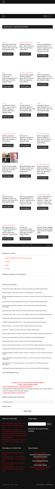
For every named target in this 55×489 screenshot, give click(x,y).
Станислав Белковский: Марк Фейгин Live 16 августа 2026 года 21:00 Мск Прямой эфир (27, 230)
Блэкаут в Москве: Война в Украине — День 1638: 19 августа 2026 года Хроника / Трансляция (44, 169)
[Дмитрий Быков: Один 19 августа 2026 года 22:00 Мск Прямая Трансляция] (27, 157)
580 (31, 245)
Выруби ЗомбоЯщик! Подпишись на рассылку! (18, 258)
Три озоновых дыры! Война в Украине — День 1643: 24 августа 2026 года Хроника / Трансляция (27, 78)
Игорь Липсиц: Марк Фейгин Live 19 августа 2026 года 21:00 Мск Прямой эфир (10, 168)
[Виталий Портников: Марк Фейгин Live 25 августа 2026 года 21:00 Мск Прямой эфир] (10, 35)
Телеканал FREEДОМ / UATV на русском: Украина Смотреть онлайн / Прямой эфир (13, 469)
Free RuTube (40, 484)
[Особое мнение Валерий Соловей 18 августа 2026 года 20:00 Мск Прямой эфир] (10, 188)
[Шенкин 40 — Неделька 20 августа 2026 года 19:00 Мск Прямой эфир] (27, 127)
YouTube (7, 268)
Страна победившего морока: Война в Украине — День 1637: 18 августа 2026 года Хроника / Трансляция (44, 200)
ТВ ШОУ (38, 42)
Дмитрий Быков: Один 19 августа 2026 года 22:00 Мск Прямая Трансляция (27, 168)
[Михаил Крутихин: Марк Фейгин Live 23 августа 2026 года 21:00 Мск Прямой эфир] (45, 66)
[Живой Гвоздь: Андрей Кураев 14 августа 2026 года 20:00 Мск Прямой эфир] (45, 218)
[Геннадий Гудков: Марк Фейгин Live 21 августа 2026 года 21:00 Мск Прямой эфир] (45, 96)
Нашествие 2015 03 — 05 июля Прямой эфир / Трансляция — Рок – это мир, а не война (14, 459)
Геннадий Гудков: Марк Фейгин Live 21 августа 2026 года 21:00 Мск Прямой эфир (45, 107)
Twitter (6, 265)
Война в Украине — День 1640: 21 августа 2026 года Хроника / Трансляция (9, 138)
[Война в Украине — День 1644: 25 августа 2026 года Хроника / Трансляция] (27, 35)
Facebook (7, 261)
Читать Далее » (7, 54)
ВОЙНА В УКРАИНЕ (29, 42)
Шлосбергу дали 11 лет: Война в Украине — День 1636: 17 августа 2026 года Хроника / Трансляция (9, 230)
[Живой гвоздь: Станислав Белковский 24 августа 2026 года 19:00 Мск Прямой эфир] (10, 66)
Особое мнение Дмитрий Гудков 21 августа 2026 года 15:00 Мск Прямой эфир (27, 107)
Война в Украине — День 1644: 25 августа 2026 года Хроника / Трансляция (27, 46)
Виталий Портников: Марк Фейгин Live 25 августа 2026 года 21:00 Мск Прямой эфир (10, 46)
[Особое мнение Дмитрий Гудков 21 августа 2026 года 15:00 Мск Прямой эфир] (27, 96)
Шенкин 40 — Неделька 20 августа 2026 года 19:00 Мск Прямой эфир (26, 138)
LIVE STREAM (22, 42)
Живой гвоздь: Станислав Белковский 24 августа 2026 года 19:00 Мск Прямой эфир (10, 78)
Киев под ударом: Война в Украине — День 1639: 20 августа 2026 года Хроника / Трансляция (44, 139)
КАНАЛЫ (4, 42)
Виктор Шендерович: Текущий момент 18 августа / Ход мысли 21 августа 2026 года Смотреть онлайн (27, 200)
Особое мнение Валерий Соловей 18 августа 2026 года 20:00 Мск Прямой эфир (10, 199)
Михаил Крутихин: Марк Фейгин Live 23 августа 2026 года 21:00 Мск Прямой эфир (45, 77)
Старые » (48, 245)
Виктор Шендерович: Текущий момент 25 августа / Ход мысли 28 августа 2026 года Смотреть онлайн (45, 47)
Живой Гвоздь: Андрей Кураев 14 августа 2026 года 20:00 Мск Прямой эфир (45, 229)
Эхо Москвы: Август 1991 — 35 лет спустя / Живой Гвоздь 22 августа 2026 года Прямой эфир (9, 108)
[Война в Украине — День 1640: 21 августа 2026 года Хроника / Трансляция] (10, 127)
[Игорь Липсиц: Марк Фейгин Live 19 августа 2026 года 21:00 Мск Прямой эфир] (10, 157)
